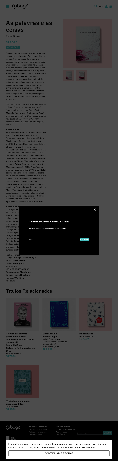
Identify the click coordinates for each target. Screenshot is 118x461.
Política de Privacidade (81, 447)
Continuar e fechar (58, 453)
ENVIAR (84, 239)
